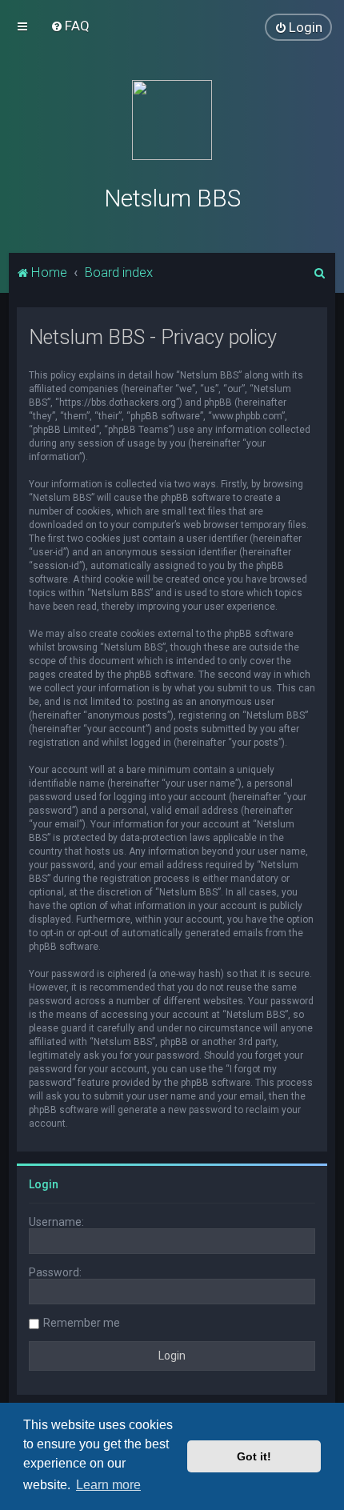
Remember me (81, 1322)
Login (43, 1184)
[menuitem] (70, 26)
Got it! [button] (254, 1456)
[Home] (172, 120)
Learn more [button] (108, 1485)
